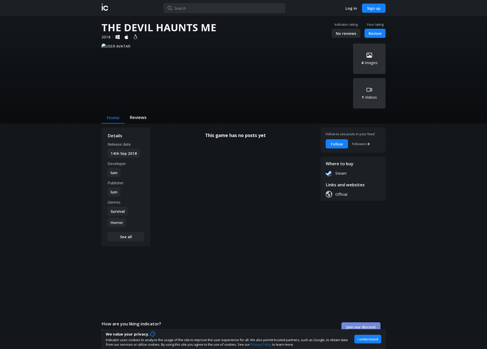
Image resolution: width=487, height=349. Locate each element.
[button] (104, 8)
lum (114, 172)
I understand (367, 339)
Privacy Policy (261, 344)
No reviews (346, 33)
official (341, 194)
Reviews (138, 117)
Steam (340, 173)
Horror (117, 222)
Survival (118, 211)
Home (113, 117)
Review (375, 33)
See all (126, 236)
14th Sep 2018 (124, 153)
